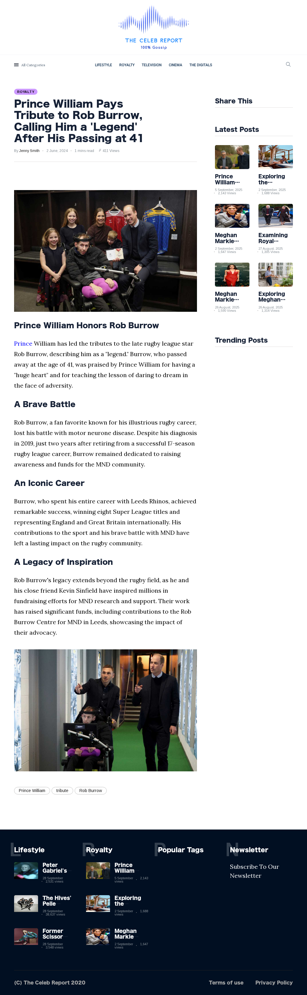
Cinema (175, 65)
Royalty (127, 65)
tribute (62, 790)
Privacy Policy (274, 982)
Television (152, 65)
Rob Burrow (90, 790)
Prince (23, 343)
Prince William (32, 790)
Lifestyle (103, 65)
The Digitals (200, 65)
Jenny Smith (29, 151)
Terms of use (226, 982)
